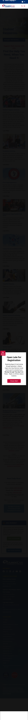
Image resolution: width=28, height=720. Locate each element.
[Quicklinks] (24, 2)
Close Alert (14, 381)
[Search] (22, 6)
